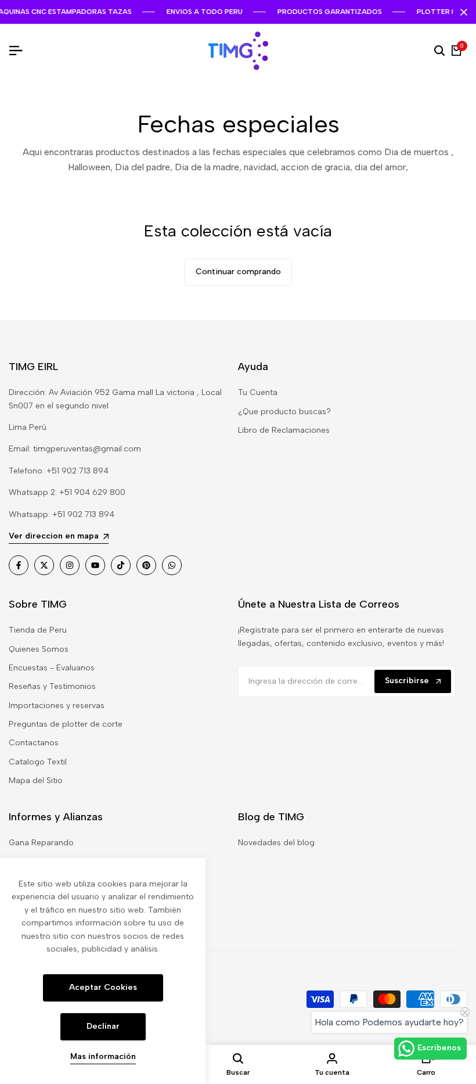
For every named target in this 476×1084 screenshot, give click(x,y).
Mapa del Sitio (36, 780)
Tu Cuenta (257, 392)
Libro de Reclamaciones (284, 430)
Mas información (103, 1056)
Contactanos (34, 743)
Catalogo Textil (38, 762)
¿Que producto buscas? (284, 412)
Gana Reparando (41, 843)
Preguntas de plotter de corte (65, 724)
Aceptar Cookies (103, 987)
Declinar (103, 1026)
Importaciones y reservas (56, 705)
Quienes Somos (38, 649)
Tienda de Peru (38, 630)
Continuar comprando (238, 272)
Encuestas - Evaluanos (52, 668)
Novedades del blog (276, 843)
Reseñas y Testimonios (52, 686)
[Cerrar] (461, 12)
